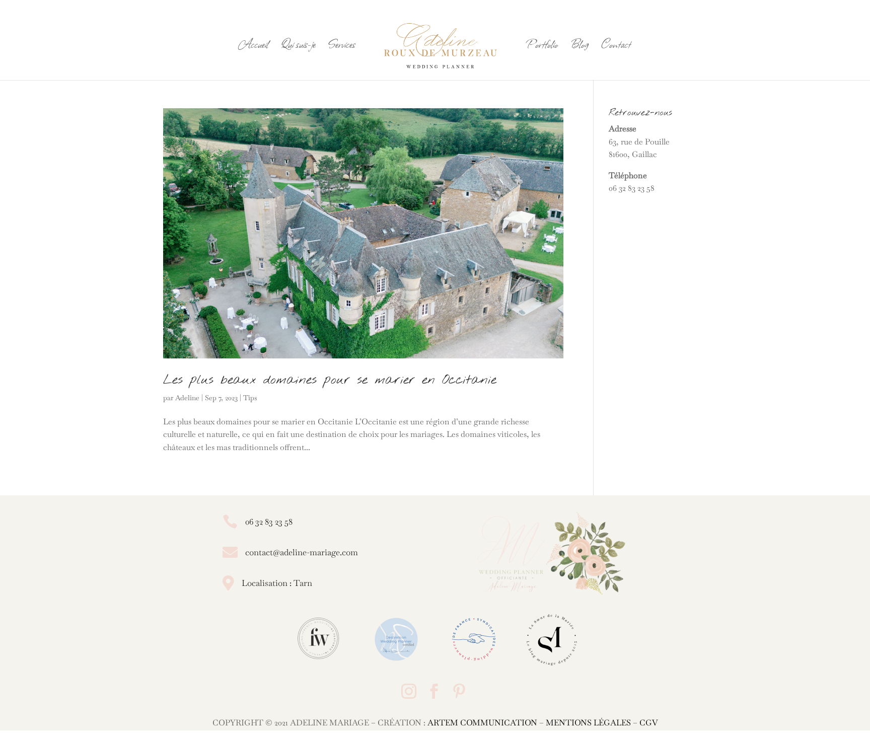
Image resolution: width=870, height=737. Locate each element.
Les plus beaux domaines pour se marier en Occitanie (329, 380)
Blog (579, 46)
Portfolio (542, 46)
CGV (648, 722)
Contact (616, 46)
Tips (250, 397)
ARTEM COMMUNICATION (482, 722)
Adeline (187, 397)
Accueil (253, 46)
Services (341, 46)
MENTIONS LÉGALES (588, 722)
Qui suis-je (298, 46)
